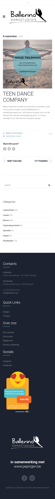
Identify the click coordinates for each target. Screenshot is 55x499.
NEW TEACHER (14, 161)
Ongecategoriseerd (11, 225)
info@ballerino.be (10, 293)
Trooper (6, 316)
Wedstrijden (8, 241)
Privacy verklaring (11, 345)
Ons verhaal (8, 332)
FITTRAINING (41, 161)
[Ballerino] (27, 15)
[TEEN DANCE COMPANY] (27, 64)
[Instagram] (32, 478)
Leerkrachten (10, 136)
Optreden (7, 230)
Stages (6, 236)
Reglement (8, 340)
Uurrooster (8, 336)
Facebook (7, 365)
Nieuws (6, 220)
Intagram (7, 361)
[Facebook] (24, 478)
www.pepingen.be (27, 466)
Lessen (18, 136)
